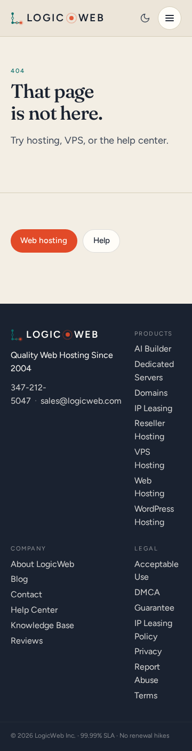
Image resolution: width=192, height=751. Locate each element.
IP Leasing (153, 408)
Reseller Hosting (149, 429)
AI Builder (152, 349)
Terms (145, 695)
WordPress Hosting (154, 515)
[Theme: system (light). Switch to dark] (145, 18)
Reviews (27, 641)
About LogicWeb (42, 564)
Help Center (34, 610)
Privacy (148, 651)
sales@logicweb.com (81, 401)
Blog (19, 579)
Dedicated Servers (154, 370)
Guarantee (154, 608)
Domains (150, 393)
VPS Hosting (149, 458)
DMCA (147, 592)
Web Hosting (149, 487)
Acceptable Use (156, 570)
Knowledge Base (42, 625)
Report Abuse (147, 673)
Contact (26, 594)
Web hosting (43, 240)
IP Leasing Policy (153, 629)
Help (101, 240)
